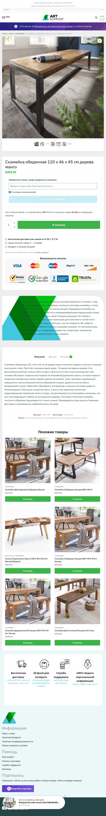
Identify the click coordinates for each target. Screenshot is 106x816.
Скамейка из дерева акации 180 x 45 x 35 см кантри (76, 560)
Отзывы (64, 356)
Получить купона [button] (20, 788)
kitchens (56, 418)
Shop (11, 33)
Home (4, 33)
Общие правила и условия (14, 745)
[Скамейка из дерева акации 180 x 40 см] (77, 460)
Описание (39, 356)
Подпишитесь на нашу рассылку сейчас (53, 26)
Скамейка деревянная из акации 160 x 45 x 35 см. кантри (27, 632)
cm (44, 418)
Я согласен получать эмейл (23, 192)
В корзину (58, 224)
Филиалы (6, 769)
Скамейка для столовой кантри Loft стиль (74, 630)
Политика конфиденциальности (17, 741)
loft (62, 418)
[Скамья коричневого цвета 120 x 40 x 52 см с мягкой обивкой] (28, 529)
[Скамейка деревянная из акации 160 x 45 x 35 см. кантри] (28, 601)
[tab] (39, 354)
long (67, 418)
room (72, 418)
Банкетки (9, 556)
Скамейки (19, 33)
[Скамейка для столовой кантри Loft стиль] (77, 601)
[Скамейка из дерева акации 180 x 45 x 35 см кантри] (77, 529)
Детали (52, 356)
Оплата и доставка (11, 761)
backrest (38, 418)
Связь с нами (8, 733)
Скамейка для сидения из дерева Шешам (25, 489)
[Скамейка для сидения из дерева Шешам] (28, 460)
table (77, 418)
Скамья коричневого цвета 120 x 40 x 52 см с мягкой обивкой (26, 560)
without (84, 418)
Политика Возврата (11, 737)
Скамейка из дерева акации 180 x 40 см (73, 489)
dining (49, 418)
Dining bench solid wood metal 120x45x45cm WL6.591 (39, 802)
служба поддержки (42, 252)
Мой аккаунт (8, 757)
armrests (30, 418)
